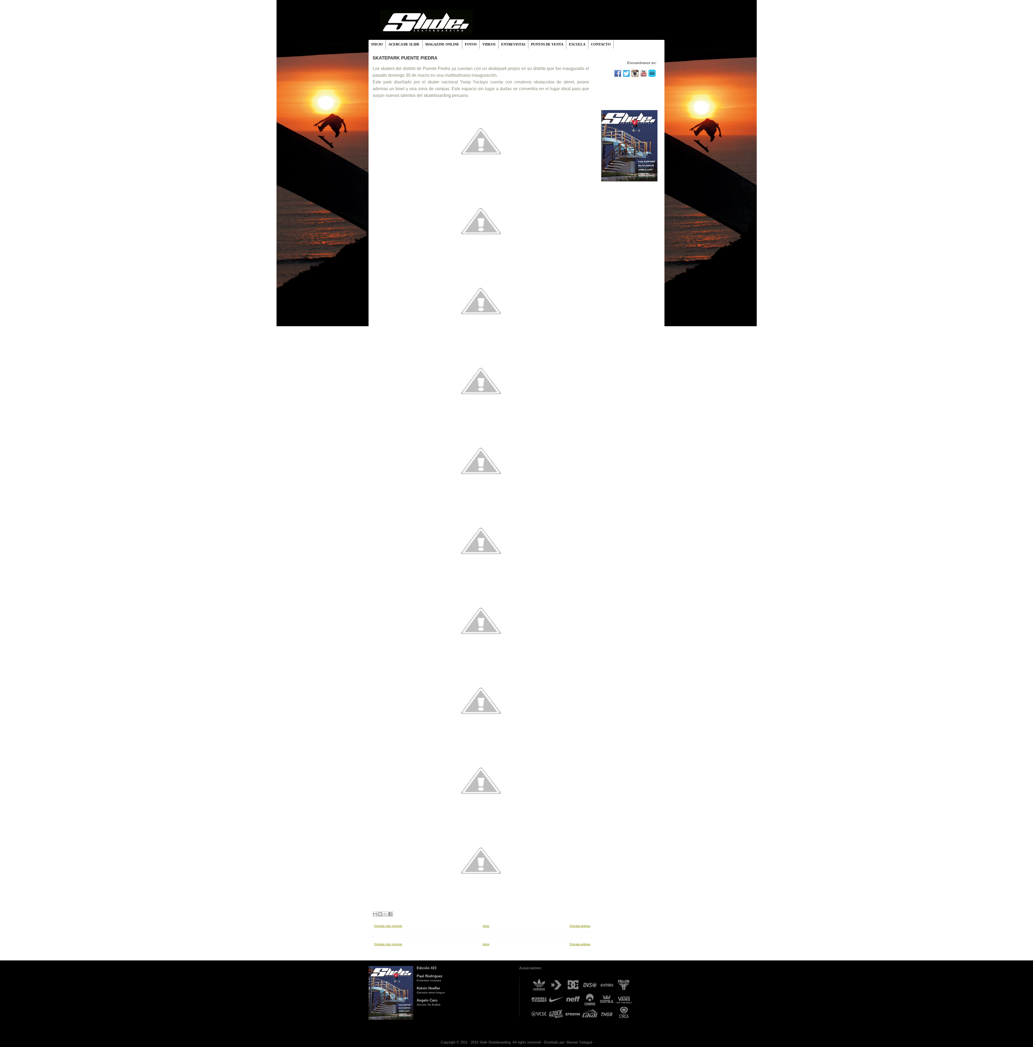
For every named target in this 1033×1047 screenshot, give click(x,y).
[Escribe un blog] (380, 914)
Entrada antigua (580, 925)
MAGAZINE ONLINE (442, 44)
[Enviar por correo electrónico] (375, 914)
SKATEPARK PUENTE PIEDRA (405, 58)
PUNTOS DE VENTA (547, 44)
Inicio (486, 925)
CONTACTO (601, 44)
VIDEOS (489, 44)
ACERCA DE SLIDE (404, 44)
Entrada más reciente (388, 925)
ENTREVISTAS (513, 44)
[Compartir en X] (385, 914)
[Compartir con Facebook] (390, 914)
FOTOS (471, 44)
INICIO (377, 44)
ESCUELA (577, 44)
